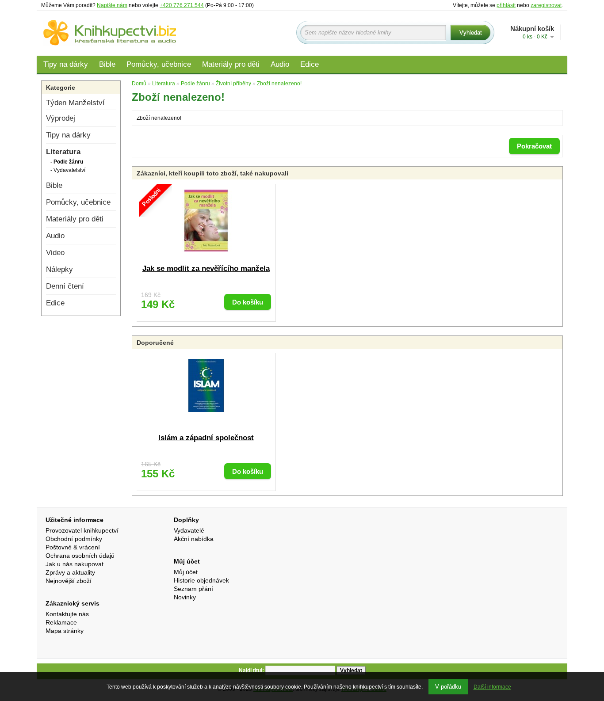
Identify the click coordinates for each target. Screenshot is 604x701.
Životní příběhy (233, 83)
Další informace (492, 687)
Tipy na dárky (65, 64)
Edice (309, 64)
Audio (280, 64)
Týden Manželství (75, 103)
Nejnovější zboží (69, 580)
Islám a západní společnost (206, 438)
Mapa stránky (65, 630)
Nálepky (59, 269)
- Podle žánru (66, 162)
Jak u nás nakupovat (74, 564)
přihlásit (506, 5)
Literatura (63, 152)
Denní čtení (65, 286)
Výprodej (60, 118)
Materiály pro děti (231, 64)
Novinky (185, 597)
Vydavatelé (189, 530)
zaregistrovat (546, 5)
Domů (139, 83)
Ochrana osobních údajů (80, 555)
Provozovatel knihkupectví (82, 530)
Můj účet (186, 571)
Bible (107, 64)
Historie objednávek (201, 580)
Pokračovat (534, 146)
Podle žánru (195, 83)
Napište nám (112, 5)
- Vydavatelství (67, 170)
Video (55, 252)
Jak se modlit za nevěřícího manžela (206, 268)
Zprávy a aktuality (70, 572)
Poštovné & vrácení (73, 547)
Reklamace (61, 622)
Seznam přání (193, 588)
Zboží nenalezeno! (279, 83)
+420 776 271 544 (182, 5)
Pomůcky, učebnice (158, 64)
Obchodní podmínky (74, 538)
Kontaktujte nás (67, 613)
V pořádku (448, 686)
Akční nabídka (194, 538)
